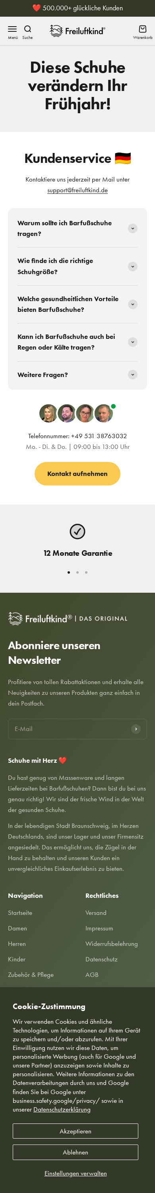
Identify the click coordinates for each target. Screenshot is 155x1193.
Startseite (20, 913)
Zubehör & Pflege (31, 974)
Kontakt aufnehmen (77, 474)
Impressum (99, 928)
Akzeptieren (75, 1131)
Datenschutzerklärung (62, 1109)
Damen (17, 928)
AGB (92, 974)
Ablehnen (75, 1152)
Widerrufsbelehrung (111, 943)
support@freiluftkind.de (77, 190)
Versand (96, 913)
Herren (17, 943)
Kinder (16, 959)
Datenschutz (101, 959)
